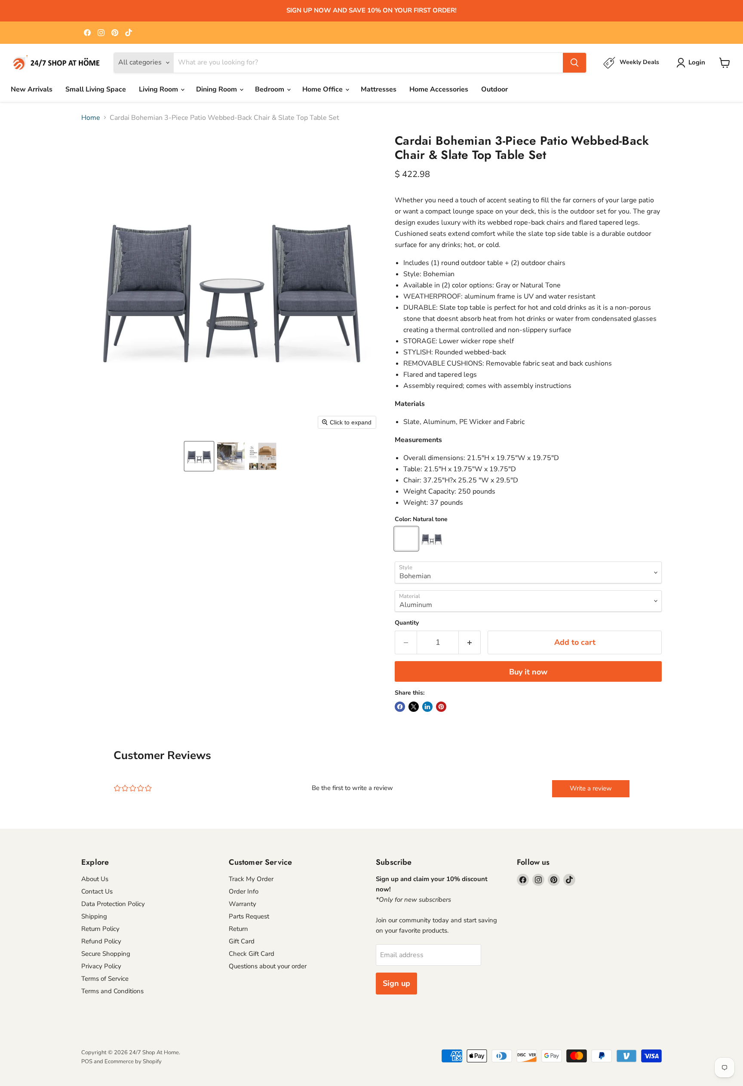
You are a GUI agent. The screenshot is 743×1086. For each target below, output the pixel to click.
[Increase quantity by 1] (470, 642)
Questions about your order (268, 966)
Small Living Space (95, 89)
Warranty (242, 904)
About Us (94, 879)
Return (238, 928)
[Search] (574, 63)
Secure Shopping (105, 953)
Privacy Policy (101, 966)
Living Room (159, 89)
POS (86, 1061)
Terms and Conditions (112, 991)
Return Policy (100, 928)
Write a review (591, 788)
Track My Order (251, 879)
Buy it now (528, 672)
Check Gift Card (251, 953)
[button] (199, 456)
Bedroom (270, 89)
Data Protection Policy (113, 904)
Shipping (94, 916)
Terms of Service (105, 978)
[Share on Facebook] (400, 707)
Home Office (323, 89)
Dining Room (217, 89)
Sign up (396, 983)
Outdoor (494, 89)
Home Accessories (438, 89)
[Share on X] (413, 707)
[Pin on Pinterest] (441, 707)
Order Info (243, 891)
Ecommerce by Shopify (133, 1061)
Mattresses (378, 89)
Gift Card (242, 941)
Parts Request (249, 916)
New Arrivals (31, 89)
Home (90, 118)
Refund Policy (101, 941)
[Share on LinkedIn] (427, 707)
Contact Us (97, 891)
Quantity (407, 622)
